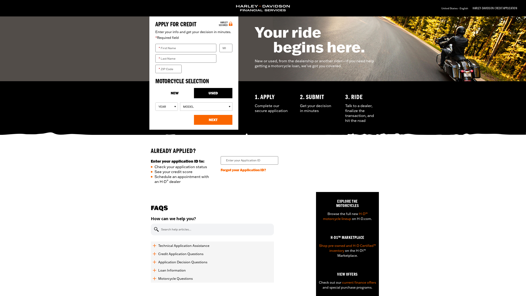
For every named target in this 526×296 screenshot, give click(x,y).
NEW (175, 93)
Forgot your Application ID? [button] (243, 170)
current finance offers (359, 282)
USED (213, 93)
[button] (213, 120)
